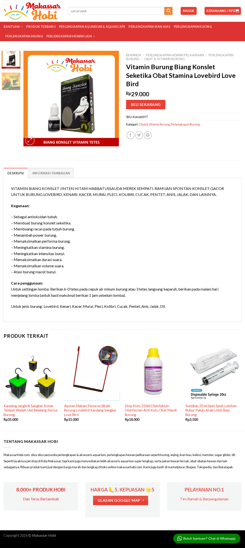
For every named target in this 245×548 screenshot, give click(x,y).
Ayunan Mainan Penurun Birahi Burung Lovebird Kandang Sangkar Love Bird (90, 410)
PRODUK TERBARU (41, 27)
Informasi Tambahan (51, 173)
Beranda (133, 55)
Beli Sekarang (146, 104)
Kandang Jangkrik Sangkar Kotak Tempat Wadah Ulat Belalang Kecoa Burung (30, 410)
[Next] (111, 98)
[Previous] (31, 98)
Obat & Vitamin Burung (164, 59)
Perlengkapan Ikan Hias (149, 27)
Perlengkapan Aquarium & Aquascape (92, 27)
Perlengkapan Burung (185, 124)
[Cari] (168, 11)
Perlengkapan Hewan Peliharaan (175, 55)
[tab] (16, 173)
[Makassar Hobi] (32, 11)
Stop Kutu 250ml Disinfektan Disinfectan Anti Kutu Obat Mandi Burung (151, 410)
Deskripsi (15, 173)
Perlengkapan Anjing (24, 36)
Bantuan (12, 27)
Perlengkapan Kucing (193, 27)
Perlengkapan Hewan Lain (69, 36)
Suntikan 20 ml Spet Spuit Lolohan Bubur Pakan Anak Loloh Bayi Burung (211, 410)
